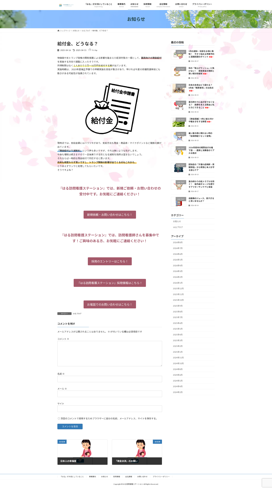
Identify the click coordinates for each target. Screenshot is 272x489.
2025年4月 (178, 334)
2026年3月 (178, 271)
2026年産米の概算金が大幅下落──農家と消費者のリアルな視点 (201, 150)
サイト (60, 403)
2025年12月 (178, 288)
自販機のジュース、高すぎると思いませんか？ (201, 199)
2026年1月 (178, 283)
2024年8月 (178, 369)
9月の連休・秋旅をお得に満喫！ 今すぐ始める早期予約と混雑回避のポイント (201, 54)
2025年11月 (178, 294)
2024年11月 (178, 358)
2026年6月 (178, 254)
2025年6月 (178, 323)
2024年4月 (178, 386)
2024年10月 (178, 363)
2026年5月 (178, 260)
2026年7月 (178, 248)
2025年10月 (178, 300)
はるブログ (77, 314)
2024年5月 (178, 380)
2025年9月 (178, 306)
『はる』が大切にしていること (72, 477)
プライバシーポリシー (161, 477)
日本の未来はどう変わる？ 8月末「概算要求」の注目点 (201, 88)
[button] (110, 215)
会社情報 (128, 477)
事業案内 (92, 477)
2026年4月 (178, 265)
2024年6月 (178, 375)
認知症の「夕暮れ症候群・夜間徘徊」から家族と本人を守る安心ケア (201, 167)
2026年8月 (178, 242)
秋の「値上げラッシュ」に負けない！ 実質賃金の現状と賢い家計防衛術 (201, 71)
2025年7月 (178, 317)
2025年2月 (178, 346)
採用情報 (116, 477)
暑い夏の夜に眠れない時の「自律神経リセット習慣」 (200, 134)
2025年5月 (178, 329)
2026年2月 (178, 277)
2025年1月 (178, 352)
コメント (63, 338)
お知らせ (177, 221)
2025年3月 (178, 340)
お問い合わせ (142, 477)
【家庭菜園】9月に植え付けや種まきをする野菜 (201, 120)
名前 (61, 373)
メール (62, 388)
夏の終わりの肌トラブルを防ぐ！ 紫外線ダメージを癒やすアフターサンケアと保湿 (201, 184)
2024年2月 (178, 392)
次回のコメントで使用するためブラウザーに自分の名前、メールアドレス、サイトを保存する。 (109, 418)
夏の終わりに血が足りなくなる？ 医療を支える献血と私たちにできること (201, 105)
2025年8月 (178, 311)
